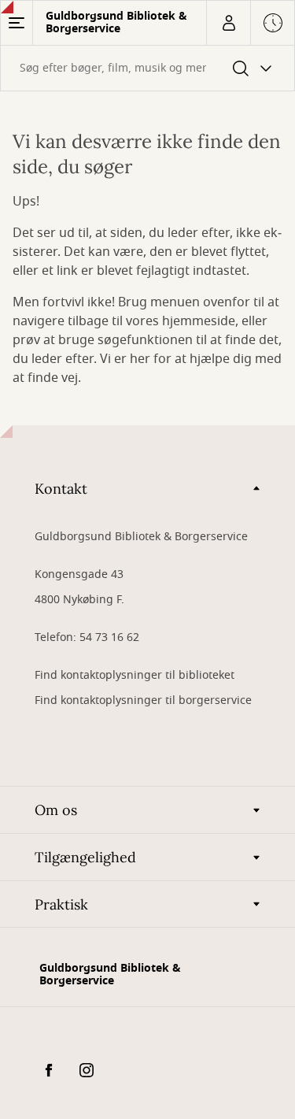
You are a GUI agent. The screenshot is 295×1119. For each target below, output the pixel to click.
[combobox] (147, 68)
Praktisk (61, 904)
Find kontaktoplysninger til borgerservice (143, 700)
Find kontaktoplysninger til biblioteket (134, 675)
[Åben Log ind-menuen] (228, 23)
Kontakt (61, 489)
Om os (56, 810)
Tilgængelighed (85, 857)
